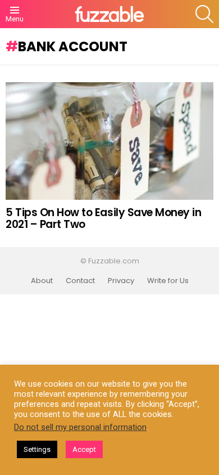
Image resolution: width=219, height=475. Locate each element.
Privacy (121, 280)
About (42, 280)
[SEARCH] (204, 14)
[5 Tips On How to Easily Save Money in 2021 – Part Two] (109, 141)
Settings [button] (37, 449)
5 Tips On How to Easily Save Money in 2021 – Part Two (103, 218)
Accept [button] (84, 449)
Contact (80, 280)
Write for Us (168, 280)
